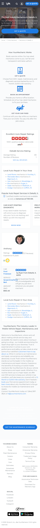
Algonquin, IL (12, 179)
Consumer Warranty (30, 447)
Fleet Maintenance (10, 453)
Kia (8, 183)
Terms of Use (30, 461)
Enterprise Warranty (30, 450)
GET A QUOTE (32, 4)
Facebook (10, 495)
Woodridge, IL (27, 181)
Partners (10, 473)
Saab (9, 186)
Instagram (10, 504)
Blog (10, 477)
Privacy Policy (30, 453)
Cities (10, 459)
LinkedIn (10, 498)
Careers (10, 456)
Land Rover (11, 174)
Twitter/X (10, 501)
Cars (10, 462)
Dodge (10, 188)
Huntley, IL (31, 174)
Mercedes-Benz (13, 177)
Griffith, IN (28, 188)
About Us (10, 447)
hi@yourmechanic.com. (17, 394)
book (3, 382)
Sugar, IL (24, 183)
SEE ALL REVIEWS (20, 160)
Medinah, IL (26, 186)
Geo (8, 181)
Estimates (10, 465)
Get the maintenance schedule (20, 427)
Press (10, 450)
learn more (5, 384)
